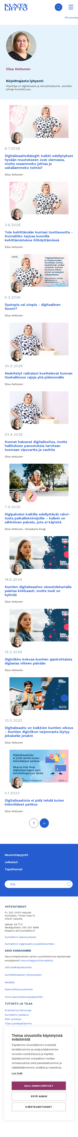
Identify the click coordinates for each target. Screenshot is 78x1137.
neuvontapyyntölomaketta (37, 960)
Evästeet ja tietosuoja (18, 1010)
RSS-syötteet (13, 1019)
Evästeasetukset (38, 1106)
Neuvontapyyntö (16, 855)
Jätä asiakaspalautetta (18, 967)
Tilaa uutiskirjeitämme (18, 1023)
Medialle (10, 982)
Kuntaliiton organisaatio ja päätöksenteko (30, 944)
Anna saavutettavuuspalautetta (24, 997)
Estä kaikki (39, 1096)
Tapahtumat (13, 869)
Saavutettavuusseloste (19, 989)
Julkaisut (11, 862)
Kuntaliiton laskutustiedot (20, 937)
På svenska (71, 17)
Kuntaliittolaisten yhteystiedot (23, 974)
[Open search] (58, 7)
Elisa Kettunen (18, 69)
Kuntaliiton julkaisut (17, 1014)
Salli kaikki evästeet (38, 1086)
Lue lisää (17, 1073)
